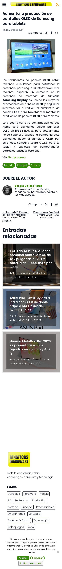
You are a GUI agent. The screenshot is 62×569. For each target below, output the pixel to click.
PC (9, 500)
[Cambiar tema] (57, 4)
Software (34, 514)
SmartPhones (16, 514)
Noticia (44, 494)
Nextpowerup (17, 157)
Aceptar (23, 558)
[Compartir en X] (46, 32)
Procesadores (45, 507)
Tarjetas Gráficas (19, 520)
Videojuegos (16, 527)
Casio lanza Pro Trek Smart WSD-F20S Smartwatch (46, 214)
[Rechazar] (58, 552)
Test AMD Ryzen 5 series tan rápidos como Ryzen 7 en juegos (15, 216)
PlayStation (39, 500)
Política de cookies (30, 563)
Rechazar (37, 558)
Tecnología (40, 520)
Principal (22, 165)
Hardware (29, 494)
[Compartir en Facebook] (51, 32)
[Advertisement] (31, 413)
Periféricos (21, 500)
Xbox (31, 527)
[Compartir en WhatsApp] (56, 32)
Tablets (35, 165)
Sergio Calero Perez (28, 186)
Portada (8, 165)
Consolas (14, 494)
